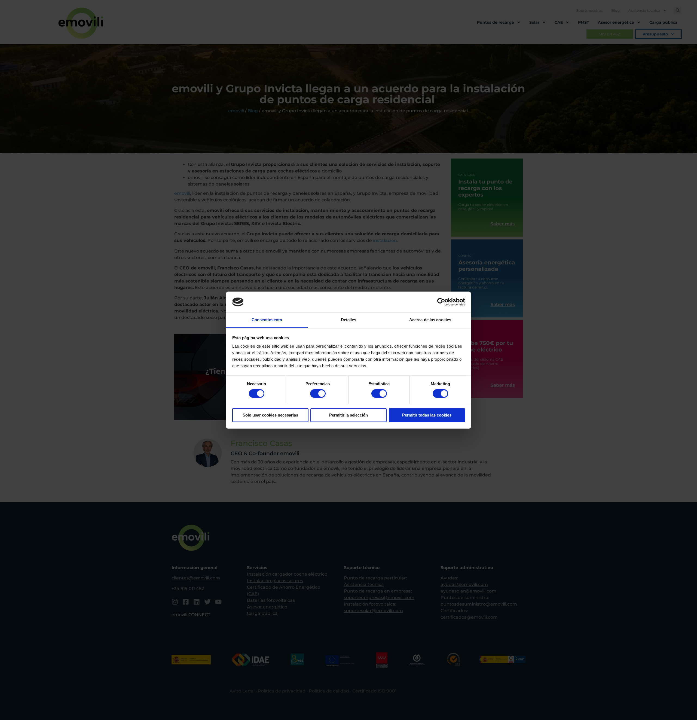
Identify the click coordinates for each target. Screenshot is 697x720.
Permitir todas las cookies (426, 415)
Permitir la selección (348, 415)
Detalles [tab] (348, 320)
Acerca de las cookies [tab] (430, 320)
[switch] (318, 393)
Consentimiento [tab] (267, 320)
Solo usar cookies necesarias (270, 415)
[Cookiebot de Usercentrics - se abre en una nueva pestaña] (441, 302)
